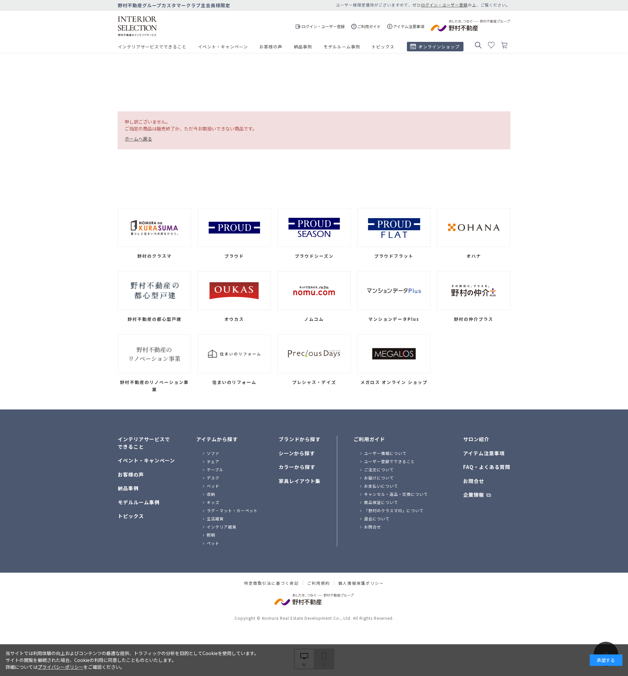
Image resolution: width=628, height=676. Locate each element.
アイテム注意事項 (484, 453)
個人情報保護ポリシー (361, 583)
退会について (377, 518)
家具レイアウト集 (300, 480)
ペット (213, 543)
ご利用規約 (318, 583)
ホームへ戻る (138, 138)
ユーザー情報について (385, 453)
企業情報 (473, 494)
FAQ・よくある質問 (486, 466)
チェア (213, 461)
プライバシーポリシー (60, 667)
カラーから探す (297, 466)
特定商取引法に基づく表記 (271, 583)
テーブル (215, 469)
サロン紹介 (476, 439)
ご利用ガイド (369, 439)
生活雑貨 (215, 518)
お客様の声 (270, 46)
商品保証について (381, 502)
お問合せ (372, 526)
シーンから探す (297, 453)
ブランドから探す (300, 439)
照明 (211, 535)
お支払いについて (381, 486)
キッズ (213, 502)
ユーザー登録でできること (389, 461)
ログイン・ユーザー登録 (444, 5)
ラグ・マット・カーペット (232, 510)
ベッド (213, 486)
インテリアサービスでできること (152, 46)
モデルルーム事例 (341, 46)
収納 (211, 494)
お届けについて (379, 477)
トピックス (383, 46)
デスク (213, 477)
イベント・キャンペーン (223, 46)
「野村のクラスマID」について (394, 510)
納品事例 (303, 46)
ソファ (213, 453)
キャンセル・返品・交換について (396, 494)
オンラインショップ (439, 46)
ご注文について (379, 469)
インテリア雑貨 (221, 526)
